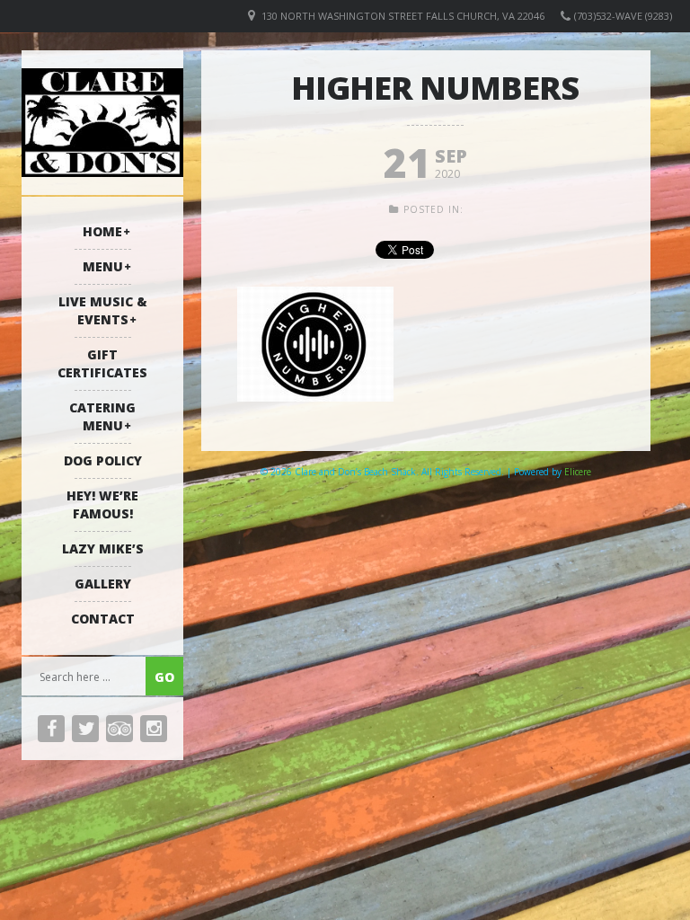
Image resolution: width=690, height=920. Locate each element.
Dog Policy (103, 460)
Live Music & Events (102, 310)
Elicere (577, 471)
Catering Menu (102, 416)
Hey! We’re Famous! (102, 504)
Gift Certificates (102, 363)
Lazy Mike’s (103, 548)
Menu (103, 266)
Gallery (103, 583)
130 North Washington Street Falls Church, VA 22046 (402, 15)
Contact (103, 618)
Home (102, 231)
